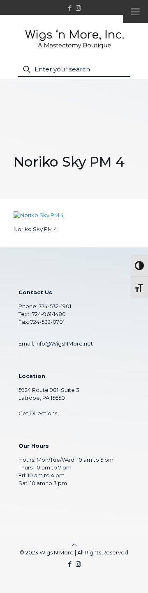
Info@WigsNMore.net (64, 343)
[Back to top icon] (74, 544)
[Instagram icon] (78, 8)
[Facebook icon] (70, 8)
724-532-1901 (55, 306)
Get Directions (37, 413)
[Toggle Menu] (135, 11)
